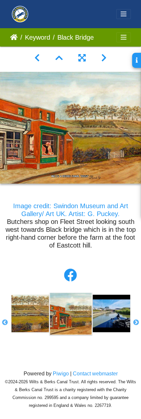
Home (14, 37)
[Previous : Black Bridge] (37, 58)
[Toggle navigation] (123, 14)
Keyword (37, 37)
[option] (30, 313)
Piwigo (61, 373)
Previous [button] (5, 322)
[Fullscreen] (81, 58)
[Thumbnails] (59, 58)
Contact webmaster (95, 373)
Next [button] (136, 322)
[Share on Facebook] (70, 275)
